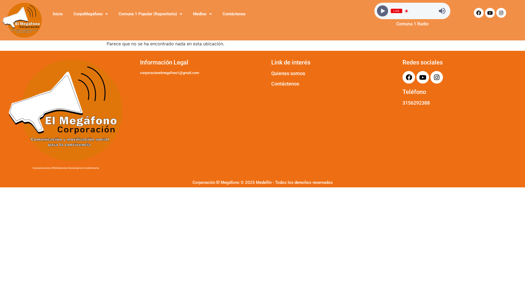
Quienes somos (288, 73)
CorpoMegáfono (88, 13)
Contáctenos (234, 13)
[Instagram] (501, 13)
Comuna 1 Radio (412, 23)
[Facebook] (479, 13)
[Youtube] (490, 13)
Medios (199, 13)
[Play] (383, 11)
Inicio (58, 13)
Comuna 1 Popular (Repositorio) (148, 13)
